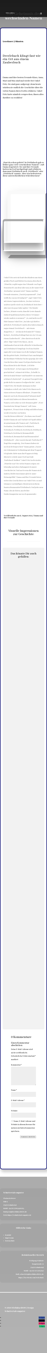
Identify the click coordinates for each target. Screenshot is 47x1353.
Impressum (9, 1238)
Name (14, 1090)
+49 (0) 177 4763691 (36, 1271)
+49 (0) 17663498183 (16, 1208)
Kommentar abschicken (28, 1137)
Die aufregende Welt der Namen (19, 879)
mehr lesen (12, 613)
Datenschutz (10, 1241)
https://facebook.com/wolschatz (31, 1278)
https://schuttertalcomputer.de (19, 1215)
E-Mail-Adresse (18, 1100)
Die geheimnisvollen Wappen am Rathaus (23, 938)
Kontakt (8, 1235)
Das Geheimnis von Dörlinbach (19, 996)
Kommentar (16, 1065)
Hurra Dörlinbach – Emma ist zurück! (22, 708)
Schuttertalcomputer (15, 1311)
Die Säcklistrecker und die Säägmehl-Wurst (21, 764)
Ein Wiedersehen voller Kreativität (20, 591)
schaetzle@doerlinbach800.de (32, 1274)
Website (14, 1111)
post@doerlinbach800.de (17, 1212)
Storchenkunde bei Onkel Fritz (19, 650)
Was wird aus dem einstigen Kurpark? (21, 821)
